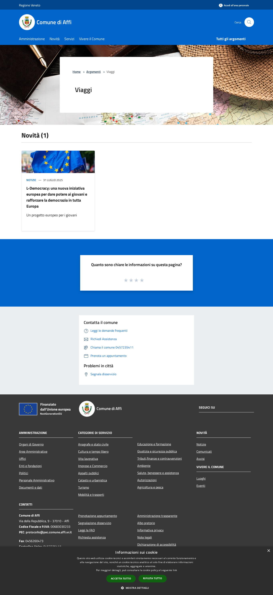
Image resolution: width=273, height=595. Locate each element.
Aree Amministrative (33, 451)
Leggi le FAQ (86, 530)
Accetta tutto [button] (121, 578)
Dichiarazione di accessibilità (156, 544)
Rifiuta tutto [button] (152, 578)
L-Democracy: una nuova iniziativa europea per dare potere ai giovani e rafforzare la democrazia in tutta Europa (56, 197)
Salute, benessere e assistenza (158, 472)
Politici (23, 473)
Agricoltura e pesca (150, 487)
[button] (136, 587)
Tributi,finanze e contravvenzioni (159, 458)
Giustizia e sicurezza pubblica (157, 451)
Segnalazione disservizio (94, 523)
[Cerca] (249, 22)
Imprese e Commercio (92, 465)
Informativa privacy (150, 530)
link (175, 570)
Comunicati (204, 451)
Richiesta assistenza (92, 537)
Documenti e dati (30, 487)
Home (77, 71)
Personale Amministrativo (36, 480)
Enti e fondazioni (30, 465)
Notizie (31, 180)
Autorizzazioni (147, 480)
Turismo (83, 487)
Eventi (200, 485)
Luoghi (201, 478)
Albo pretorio (146, 523)
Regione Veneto (29, 5)
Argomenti (93, 71)
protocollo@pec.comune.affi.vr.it (49, 532)
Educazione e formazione (154, 444)
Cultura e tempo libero (93, 451)
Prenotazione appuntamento (97, 515)
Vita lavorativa (88, 458)
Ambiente (143, 465)
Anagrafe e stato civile (93, 444)
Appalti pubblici (88, 473)
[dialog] (136, 570)
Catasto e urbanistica (92, 480)
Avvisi (200, 458)
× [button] (268, 550)
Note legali (144, 537)
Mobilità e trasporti (91, 494)
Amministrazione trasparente (157, 515)
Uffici (22, 458)
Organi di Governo (31, 444)
